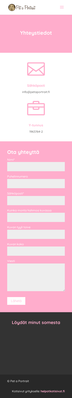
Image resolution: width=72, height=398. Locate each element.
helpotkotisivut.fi (53, 391)
